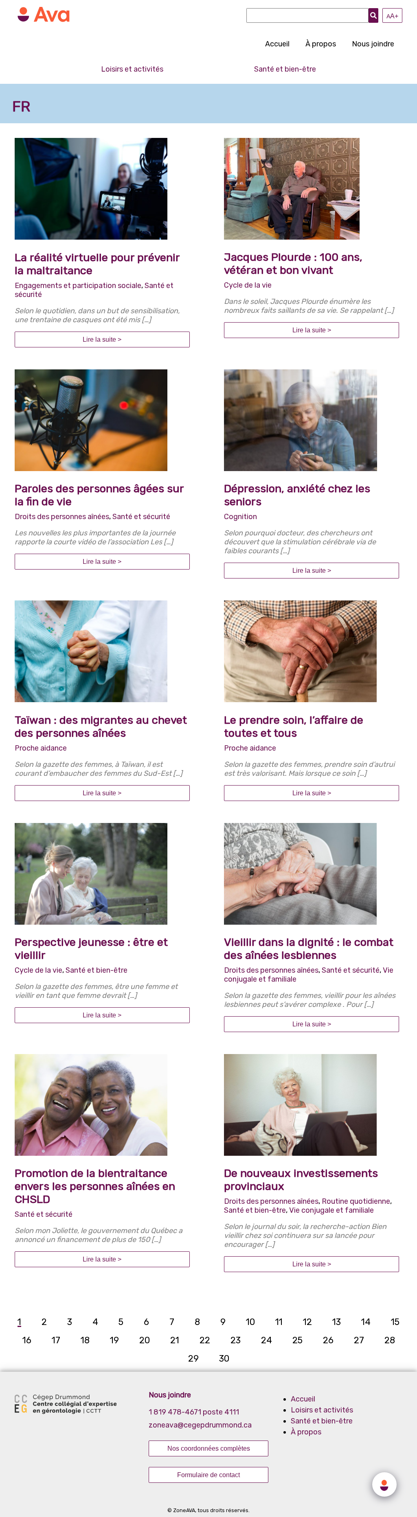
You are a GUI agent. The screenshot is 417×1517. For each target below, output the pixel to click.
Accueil (277, 43)
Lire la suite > (102, 339)
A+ (392, 16)
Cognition (240, 516)
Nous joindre (373, 43)
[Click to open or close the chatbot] (384, 1484)
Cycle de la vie (248, 285)
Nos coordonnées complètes (208, 1448)
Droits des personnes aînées (62, 516)
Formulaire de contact (208, 1474)
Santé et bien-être (285, 69)
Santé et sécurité (141, 516)
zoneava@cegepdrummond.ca (200, 1425)
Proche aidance (41, 748)
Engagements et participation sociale (78, 285)
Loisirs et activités (132, 69)
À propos (320, 43)
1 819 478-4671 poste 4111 (194, 1412)
